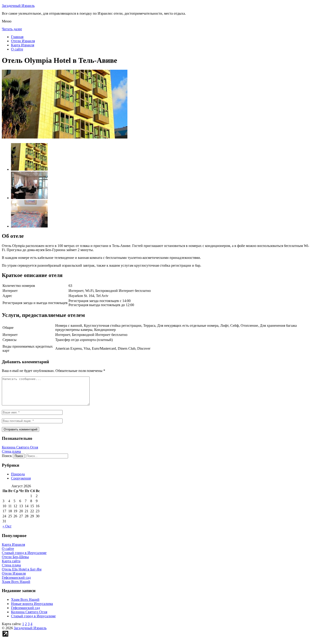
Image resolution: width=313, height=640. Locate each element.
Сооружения (21, 478)
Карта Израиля (22, 45)
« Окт (7, 526)
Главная (17, 37)
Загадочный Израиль (18, 6)
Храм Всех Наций (25, 599)
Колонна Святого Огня (20, 447)
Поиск (7, 456)
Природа (18, 474)
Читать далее (12, 29)
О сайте (17, 49)
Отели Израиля (23, 41)
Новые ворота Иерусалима (32, 604)
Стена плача (11, 451)
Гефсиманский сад (25, 608)
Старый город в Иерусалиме (33, 616)
